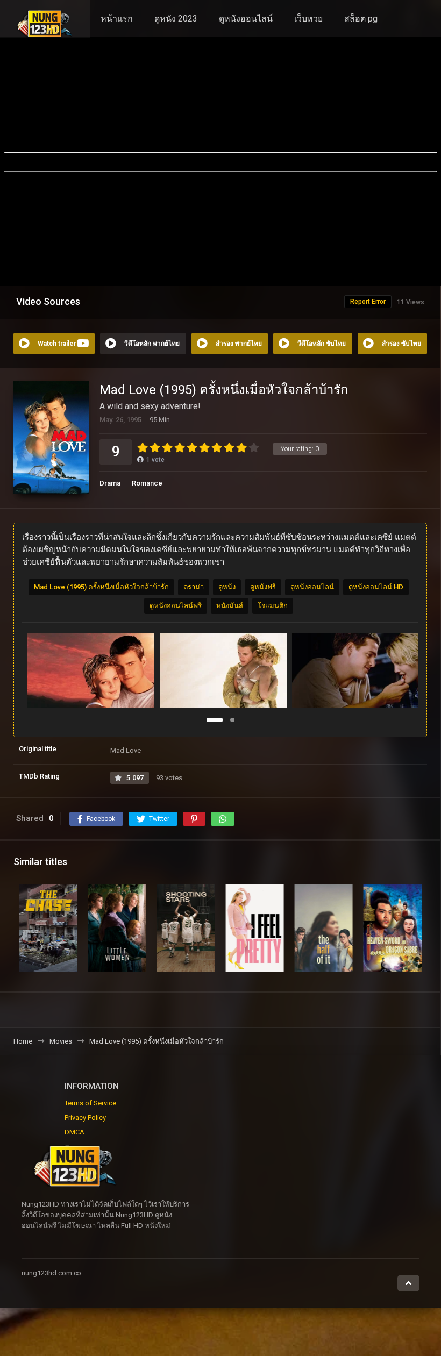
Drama (109, 483)
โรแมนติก (273, 606)
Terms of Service (90, 1103)
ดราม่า (193, 587)
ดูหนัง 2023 (175, 18)
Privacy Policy (85, 1118)
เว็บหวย (308, 18)
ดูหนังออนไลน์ (246, 18)
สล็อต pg (361, 18)
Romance (147, 483)
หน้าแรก (117, 18)
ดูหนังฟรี (263, 587)
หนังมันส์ (229, 606)
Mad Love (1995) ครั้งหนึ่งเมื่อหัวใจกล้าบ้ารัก (101, 587)
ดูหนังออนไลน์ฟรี (176, 606)
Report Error (368, 301)
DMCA (74, 1132)
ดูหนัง (227, 587)
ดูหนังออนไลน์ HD (375, 587)
